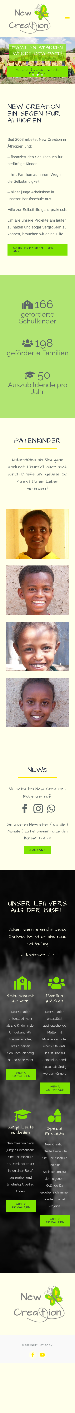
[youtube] (42, 1355)
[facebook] (25, 808)
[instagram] (38, 808)
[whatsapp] (51, 808)
